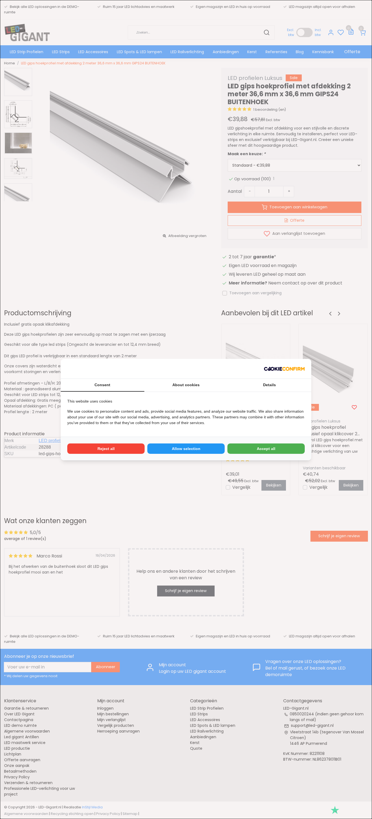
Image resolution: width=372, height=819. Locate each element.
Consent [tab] (102, 385)
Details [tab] (269, 385)
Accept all (266, 448)
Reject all (106, 448)
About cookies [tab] (186, 385)
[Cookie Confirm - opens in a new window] (284, 368)
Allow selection (186, 448)
